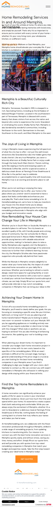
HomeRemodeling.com (27, 483)
